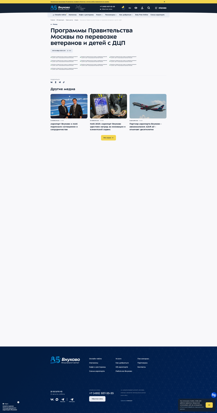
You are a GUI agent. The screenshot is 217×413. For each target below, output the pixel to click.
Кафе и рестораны (97, 367)
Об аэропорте (60, 20)
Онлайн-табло (95, 359)
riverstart (129, 400)
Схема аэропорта (97, 371)
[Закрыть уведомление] (164, 2)
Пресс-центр (69, 20)
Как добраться (122, 363)
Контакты (141, 367)
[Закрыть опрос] (18, 402)
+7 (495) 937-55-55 (107, 7)
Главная (53, 20)
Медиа (76, 20)
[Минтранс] (71, 399)
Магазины (93, 363)
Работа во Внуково (124, 371)
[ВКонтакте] (52, 399)
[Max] (56, 399)
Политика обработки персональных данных (133, 392)
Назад (55, 24)
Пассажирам (143, 359)
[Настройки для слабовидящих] (136, 8)
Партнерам (142, 363)
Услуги (118, 359)
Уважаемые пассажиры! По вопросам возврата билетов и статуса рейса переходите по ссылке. (80, 1)
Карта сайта (124, 395)
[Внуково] (62, 399)
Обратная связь (107, 9)
